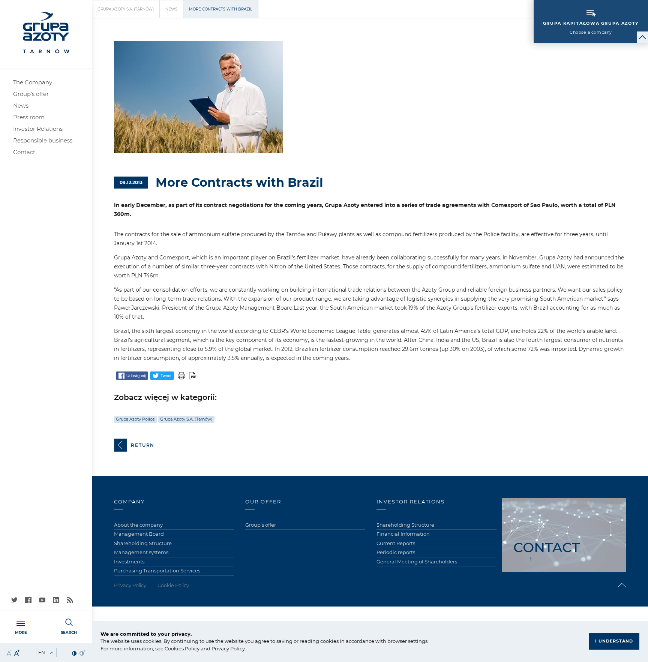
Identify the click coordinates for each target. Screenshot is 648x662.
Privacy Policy (228, 649)
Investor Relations (38, 128)
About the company (138, 525)
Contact (24, 152)
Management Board (139, 534)
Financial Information (403, 534)
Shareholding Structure (143, 543)
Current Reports (395, 543)
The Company (32, 82)
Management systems (141, 552)
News (20, 105)
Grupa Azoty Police (135, 419)
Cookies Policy (182, 649)
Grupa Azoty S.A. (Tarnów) (126, 9)
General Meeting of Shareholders (416, 562)
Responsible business (42, 140)
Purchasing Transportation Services (157, 571)
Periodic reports (395, 552)
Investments (129, 562)
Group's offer (31, 93)
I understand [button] (614, 641)
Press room (29, 117)
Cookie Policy (173, 585)
